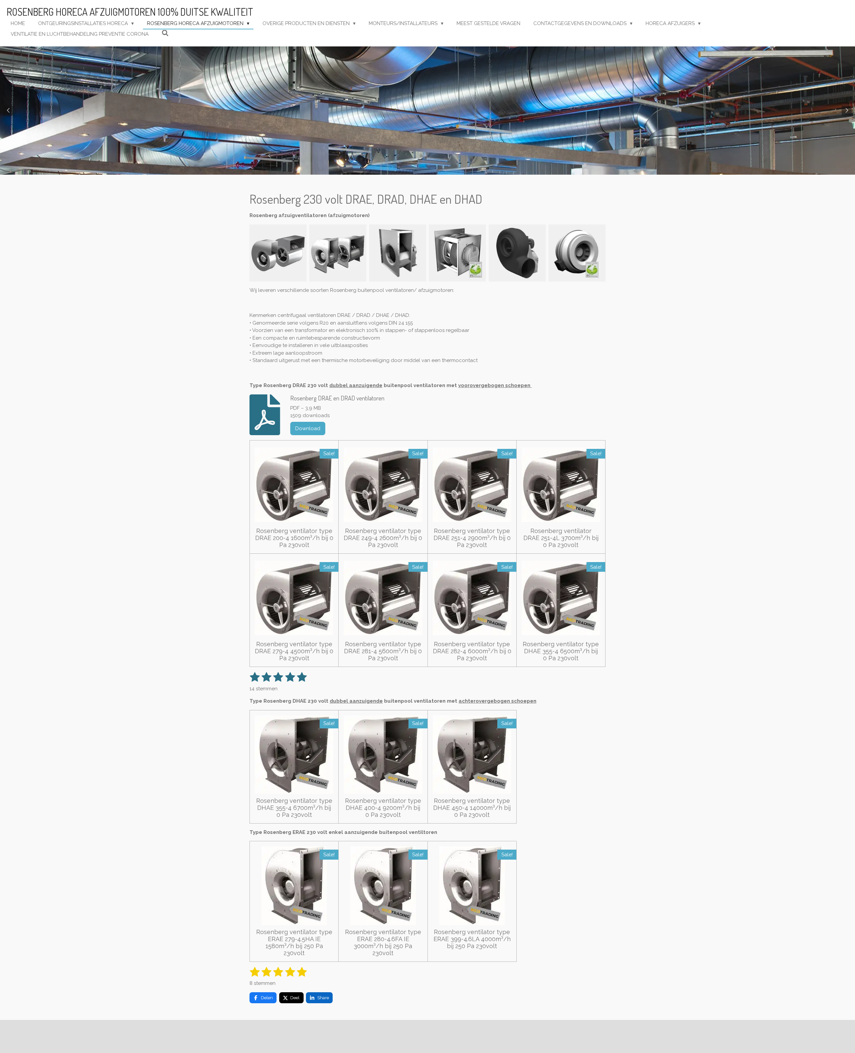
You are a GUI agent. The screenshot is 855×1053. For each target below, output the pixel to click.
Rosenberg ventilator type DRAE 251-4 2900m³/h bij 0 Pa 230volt (472, 537)
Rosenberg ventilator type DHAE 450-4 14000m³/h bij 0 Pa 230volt (472, 807)
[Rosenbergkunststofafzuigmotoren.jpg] (517, 253)
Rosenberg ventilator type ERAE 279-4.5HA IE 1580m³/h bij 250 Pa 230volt (294, 942)
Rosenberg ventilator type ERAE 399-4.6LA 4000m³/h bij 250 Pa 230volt (472, 938)
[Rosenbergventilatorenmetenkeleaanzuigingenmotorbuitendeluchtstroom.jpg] (398, 253)
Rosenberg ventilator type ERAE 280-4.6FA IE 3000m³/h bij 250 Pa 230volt (383, 942)
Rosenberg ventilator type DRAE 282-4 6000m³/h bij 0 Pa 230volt (472, 651)
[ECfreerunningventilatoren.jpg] (457, 253)
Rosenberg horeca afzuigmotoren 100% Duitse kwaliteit (130, 11)
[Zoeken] (165, 33)
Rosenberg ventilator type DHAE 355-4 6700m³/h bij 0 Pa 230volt (294, 807)
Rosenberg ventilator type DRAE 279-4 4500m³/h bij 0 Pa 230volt (294, 651)
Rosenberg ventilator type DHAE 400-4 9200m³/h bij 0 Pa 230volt (383, 807)
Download (307, 428)
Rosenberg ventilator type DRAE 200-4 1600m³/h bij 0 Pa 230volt (294, 537)
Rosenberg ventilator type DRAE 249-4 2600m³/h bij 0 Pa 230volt (383, 537)
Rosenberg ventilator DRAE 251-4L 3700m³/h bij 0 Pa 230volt (560, 537)
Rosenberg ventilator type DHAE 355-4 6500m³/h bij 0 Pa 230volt (561, 651)
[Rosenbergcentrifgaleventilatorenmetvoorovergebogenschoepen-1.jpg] (278, 253)
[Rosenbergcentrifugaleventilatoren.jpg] (338, 253)
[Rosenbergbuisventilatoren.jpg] (577, 253)
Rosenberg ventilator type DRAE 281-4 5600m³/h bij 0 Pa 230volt (383, 651)
